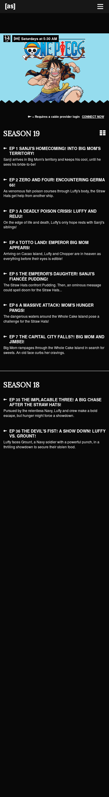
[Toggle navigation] (100, 6)
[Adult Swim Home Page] (17, 6)
